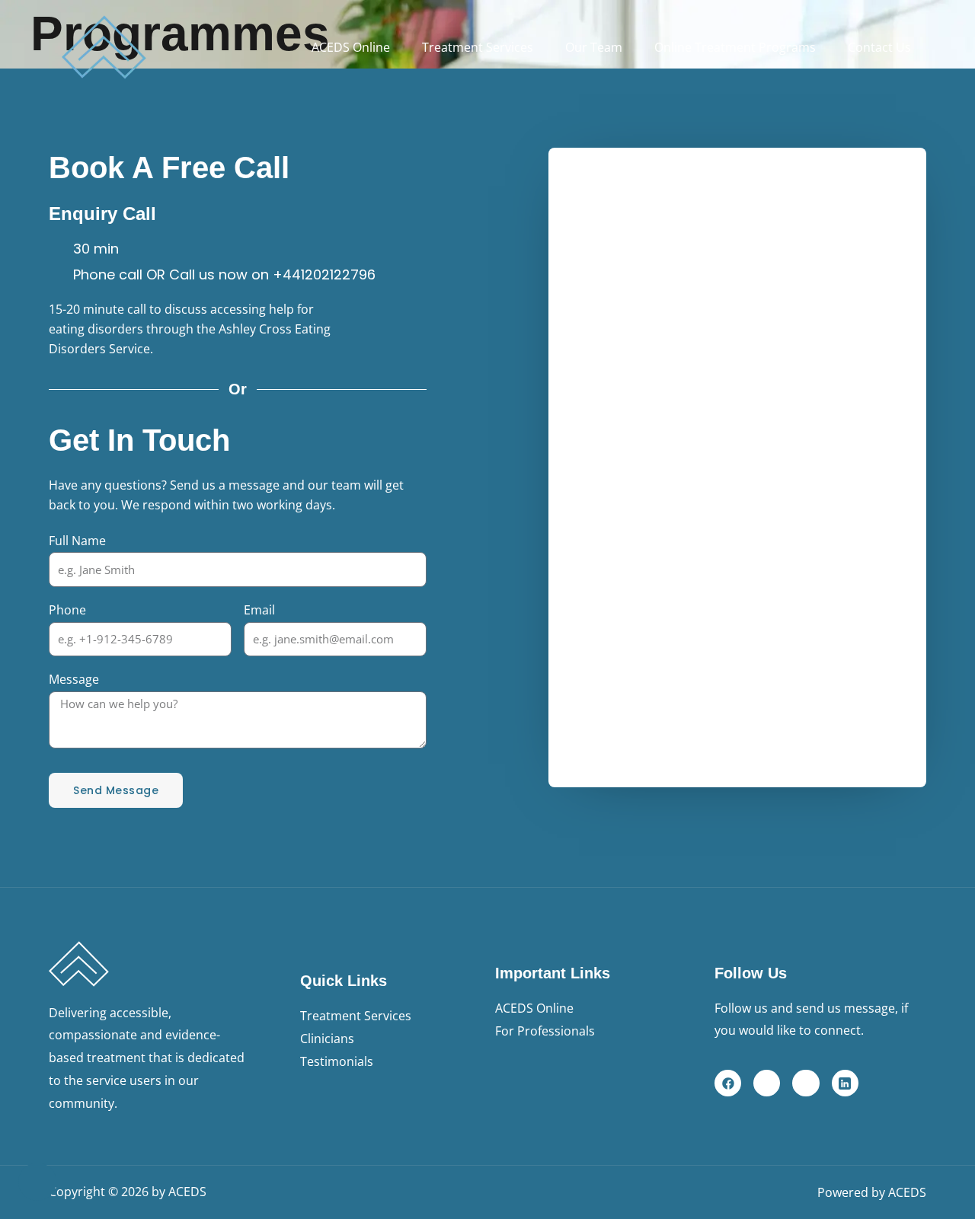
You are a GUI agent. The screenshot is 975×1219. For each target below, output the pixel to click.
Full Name (77, 540)
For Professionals (545, 1031)
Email (259, 610)
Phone (67, 610)
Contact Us (879, 47)
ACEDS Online (351, 47)
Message (74, 679)
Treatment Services (477, 47)
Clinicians (327, 1038)
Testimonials (336, 1061)
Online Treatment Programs (735, 47)
